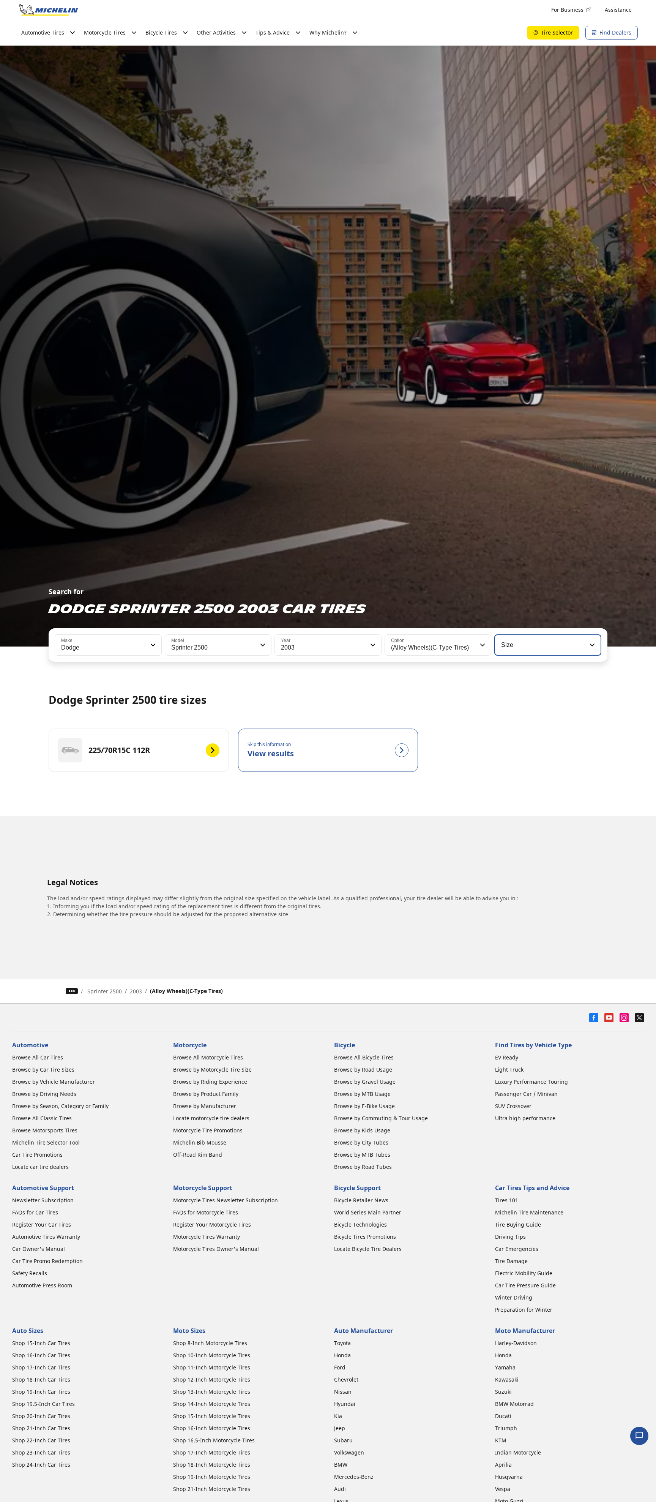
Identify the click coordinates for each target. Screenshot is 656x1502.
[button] (152, 645)
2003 (136, 991)
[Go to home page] (48, 10)
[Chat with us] (639, 1436)
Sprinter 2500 (104, 991)
